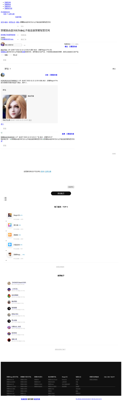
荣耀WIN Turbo (38, 384)
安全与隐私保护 (66, 384)
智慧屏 (77, 386)
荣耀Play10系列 (52, 386)
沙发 (46, 75)
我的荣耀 (64, 386)
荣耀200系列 (23, 388)
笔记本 (77, 379)
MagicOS (64, 379)
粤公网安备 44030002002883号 (83, 399)
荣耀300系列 (23, 386)
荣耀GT (50, 391)
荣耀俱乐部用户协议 (26, 397)
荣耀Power (51, 384)
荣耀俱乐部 (8, 8)
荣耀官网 (8, 2)
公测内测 (64, 381)
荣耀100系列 (23, 391)
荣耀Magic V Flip (11, 395)
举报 (4, 60)
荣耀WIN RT (37, 381)
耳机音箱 (78, 388)
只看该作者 (53, 75)
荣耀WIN (36, 379)
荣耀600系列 (23, 379)
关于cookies (49, 397)
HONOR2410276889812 (9, 80)
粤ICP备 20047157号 (96, 399)
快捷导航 (18, 17)
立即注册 (11, 14)
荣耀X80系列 (51, 381)
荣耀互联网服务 (94, 379)
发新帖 (114, 153)
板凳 (63, 134)
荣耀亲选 (8, 6)
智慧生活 (12, 22)
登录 (4, 14)
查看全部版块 (60, 267)
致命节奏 (4, 50)
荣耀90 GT (23, 393)
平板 (77, 381)
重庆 (30, 120)
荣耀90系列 (23, 395)
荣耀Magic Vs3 (10, 393)
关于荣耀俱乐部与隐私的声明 (39, 397)
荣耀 (23, 52)
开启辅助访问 (5, 12)
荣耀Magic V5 (10, 384)
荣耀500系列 (23, 381)
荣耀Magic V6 (10, 379)
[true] (24, 45)
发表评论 (70, 187)
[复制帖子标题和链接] (8, 35)
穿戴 (77, 384)
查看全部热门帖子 (60, 349)
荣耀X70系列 (51, 395)
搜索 (2, 45)
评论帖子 (61, 193)
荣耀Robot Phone (52, 379)
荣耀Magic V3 (10, 391)
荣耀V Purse (51, 393)
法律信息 (55, 397)
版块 (6, 22)
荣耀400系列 (23, 384)
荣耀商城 (8, 4)
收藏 (6, 55)
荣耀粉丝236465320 (8, 137)
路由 (77, 391)
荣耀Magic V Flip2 (11, 386)
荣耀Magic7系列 (11, 388)
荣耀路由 (4, 52)
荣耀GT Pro (51, 388)
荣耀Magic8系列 (11, 381)
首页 (22, 22)
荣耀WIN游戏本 (38, 386)
